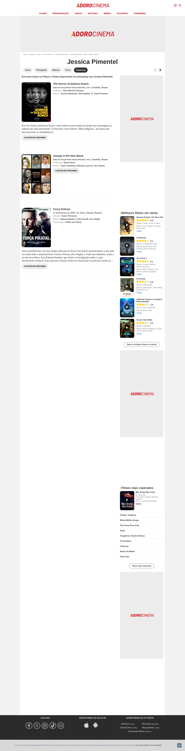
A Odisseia (141, 238)
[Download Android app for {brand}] (97, 725)
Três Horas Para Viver (129, 525)
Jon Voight (94, 219)
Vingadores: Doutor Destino (132, 536)
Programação (60, 13)
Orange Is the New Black (68, 155)
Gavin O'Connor (69, 216)
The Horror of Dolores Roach (71, 83)
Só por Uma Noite (144, 320)
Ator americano (48, 54)
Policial (98, 213)
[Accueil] (92, 5)
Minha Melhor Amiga (129, 520)
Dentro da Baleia (127, 551)
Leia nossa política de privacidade (148, 745)
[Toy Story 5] (127, 266)
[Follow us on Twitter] (37, 725)
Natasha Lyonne (85, 166)
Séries (107, 13)
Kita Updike (84, 93)
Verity (122, 531)
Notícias (93, 13)
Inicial (25, 54)
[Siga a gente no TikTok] (53, 725)
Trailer (139, 231)
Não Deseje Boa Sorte (145, 492)
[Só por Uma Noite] (127, 328)
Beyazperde (147, 727)
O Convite (140, 279)
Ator (39, 54)
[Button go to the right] (160, 70)
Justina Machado (68, 93)
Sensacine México (137, 731)
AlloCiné (125, 724)
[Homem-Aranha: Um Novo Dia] (127, 225)
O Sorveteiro (125, 541)
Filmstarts (146, 724)
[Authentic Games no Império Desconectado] (127, 307)
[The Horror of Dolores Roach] (36, 102)
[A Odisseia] (127, 246)
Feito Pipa (124, 557)
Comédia (96, 87)
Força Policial (61, 209)
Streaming (140, 13)
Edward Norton (67, 219)
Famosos (32, 54)
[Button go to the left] (155, 70)
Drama (104, 87)
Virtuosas (124, 546)
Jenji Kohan (69, 162)
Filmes (43, 13)
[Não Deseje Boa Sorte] (127, 500)
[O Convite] (127, 287)
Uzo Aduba (99, 166)
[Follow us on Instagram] (45, 725)
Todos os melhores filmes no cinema (142, 344)
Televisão (122, 13)
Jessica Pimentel (61, 54)
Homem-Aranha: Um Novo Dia (149, 217)
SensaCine (125, 727)
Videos (78, 13)
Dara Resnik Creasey (73, 90)
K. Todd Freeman (99, 93)
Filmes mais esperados (141, 566)
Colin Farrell (82, 219)
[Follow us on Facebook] (29, 725)
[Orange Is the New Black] (36, 174)
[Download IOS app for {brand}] (88, 725)
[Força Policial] (36, 227)
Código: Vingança (128, 515)
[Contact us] (61, 725)
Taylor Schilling (68, 166)
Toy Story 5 (141, 258)
